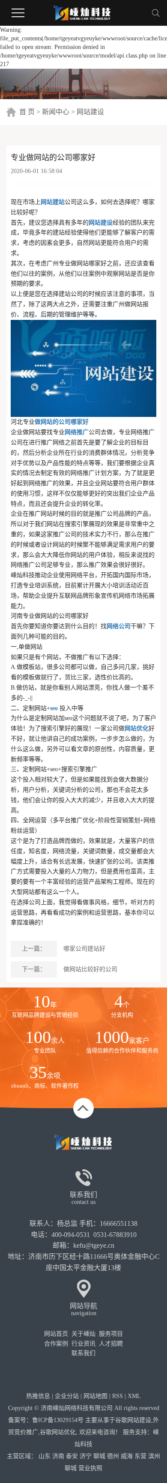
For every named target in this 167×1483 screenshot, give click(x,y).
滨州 (154, 1456)
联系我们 (83, 1353)
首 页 (27, 111)
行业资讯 (83, 1343)
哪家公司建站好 (84, 948)
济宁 (86, 1456)
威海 (127, 1456)
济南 (58, 1456)
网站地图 (95, 1396)
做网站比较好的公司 (90, 969)
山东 (45, 1456)
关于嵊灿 (83, 1334)
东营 (140, 1456)
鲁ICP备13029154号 (58, 1420)
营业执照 (90, 1468)
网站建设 (90, 111)
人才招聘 (111, 1343)
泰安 (72, 1456)
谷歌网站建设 (133, 1420)
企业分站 (67, 1396)
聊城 (99, 1456)
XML (134, 1396)
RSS (117, 1396)
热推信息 (38, 1396)
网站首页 (56, 1334)
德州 (113, 1456)
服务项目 (111, 1334)
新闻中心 (55, 111)
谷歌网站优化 (58, 1432)
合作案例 (56, 1343)
